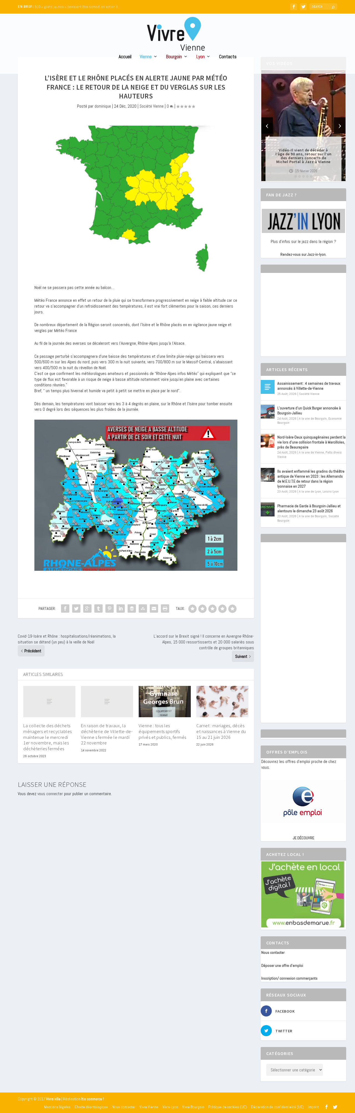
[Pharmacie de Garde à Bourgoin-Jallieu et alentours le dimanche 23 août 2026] (268, 509)
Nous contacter (273, 952)
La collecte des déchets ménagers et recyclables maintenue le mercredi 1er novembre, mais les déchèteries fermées (47, 737)
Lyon (200, 57)
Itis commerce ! (92, 1099)
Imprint (313, 1106)
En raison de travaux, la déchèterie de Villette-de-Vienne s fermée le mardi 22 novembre (107, 734)
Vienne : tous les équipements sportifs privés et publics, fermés (162, 731)
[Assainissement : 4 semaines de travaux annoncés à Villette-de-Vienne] (268, 387)
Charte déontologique (91, 1106)
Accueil (125, 57)
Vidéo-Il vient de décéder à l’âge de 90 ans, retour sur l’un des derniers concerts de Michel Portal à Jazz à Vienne (303, 156)
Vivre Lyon (170, 1106)
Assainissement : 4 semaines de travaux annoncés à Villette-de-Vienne (308, 386)
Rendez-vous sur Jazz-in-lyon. (303, 254)
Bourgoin (174, 57)
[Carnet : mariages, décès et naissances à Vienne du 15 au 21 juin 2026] (222, 701)
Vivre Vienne (149, 1106)
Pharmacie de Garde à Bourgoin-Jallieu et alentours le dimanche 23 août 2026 (309, 508)
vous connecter (50, 794)
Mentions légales (57, 1106)
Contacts (228, 57)
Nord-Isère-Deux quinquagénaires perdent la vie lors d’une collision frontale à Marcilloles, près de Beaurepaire (311, 442)
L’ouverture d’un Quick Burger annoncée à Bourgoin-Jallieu (309, 410)
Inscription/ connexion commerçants (289, 978)
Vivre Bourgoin (193, 1106)
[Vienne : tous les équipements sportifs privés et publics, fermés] (165, 701)
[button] (295, 176)
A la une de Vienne (311, 452)
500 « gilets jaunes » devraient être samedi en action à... (77, 6)
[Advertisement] (302, 319)
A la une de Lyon (310, 491)
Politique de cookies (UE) (227, 1106)
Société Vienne (152, 106)
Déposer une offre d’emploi (282, 965)
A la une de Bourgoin (313, 418)
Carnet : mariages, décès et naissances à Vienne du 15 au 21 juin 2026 (221, 731)
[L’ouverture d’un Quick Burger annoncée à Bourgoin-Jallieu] (268, 412)
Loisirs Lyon (331, 491)
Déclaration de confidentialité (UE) (277, 1106)
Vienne (146, 57)
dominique (103, 106)
